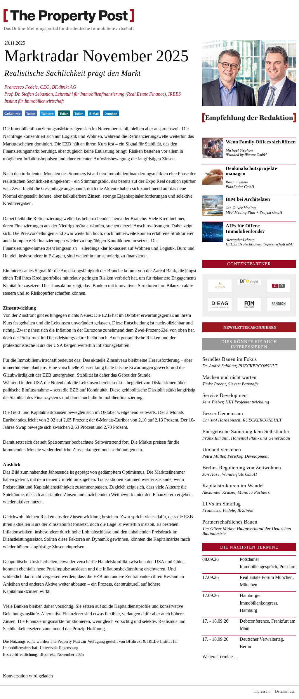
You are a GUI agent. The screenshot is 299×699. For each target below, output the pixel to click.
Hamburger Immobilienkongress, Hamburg (259, 603)
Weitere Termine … (220, 656)
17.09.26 (210, 577)
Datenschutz (285, 691)
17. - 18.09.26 (215, 621)
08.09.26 (210, 559)
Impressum (261, 691)
